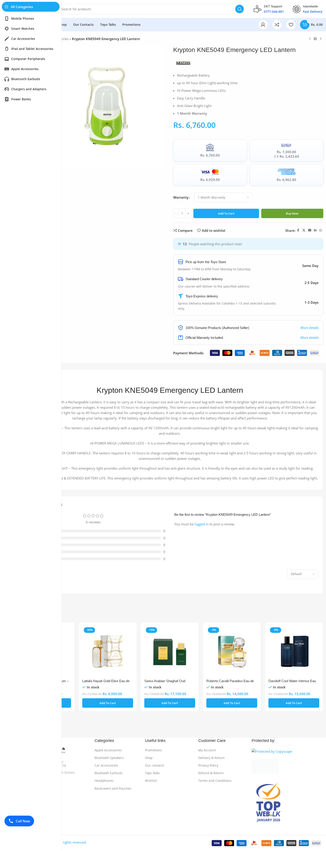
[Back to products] (315, 39)
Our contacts (154, 765)
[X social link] (304, 230)
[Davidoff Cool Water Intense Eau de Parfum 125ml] (293, 651)
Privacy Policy (208, 765)
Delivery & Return (211, 758)
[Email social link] (310, 230)
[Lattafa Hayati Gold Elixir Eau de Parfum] (107, 651)
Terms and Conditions (214, 780)
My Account (207, 750)
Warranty (180, 197)
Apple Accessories (108, 750)
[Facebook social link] (298, 230)
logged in (201, 524)
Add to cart (226, 213)
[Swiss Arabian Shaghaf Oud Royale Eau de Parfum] (169, 651)
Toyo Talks (152, 773)
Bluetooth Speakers (109, 758)
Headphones (104, 780)
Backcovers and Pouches (113, 788)
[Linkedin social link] (315, 230)
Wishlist (151, 780)
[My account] (263, 24)
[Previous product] (310, 39)
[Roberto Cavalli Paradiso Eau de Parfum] (231, 651)
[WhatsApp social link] (320, 230)
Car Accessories (106, 765)
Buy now (292, 213)
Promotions (153, 750)
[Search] (239, 9)
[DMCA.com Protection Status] (287, 766)
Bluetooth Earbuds (109, 773)
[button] (107, 703)
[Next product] (320, 39)
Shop (149, 758)
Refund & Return (211, 773)
